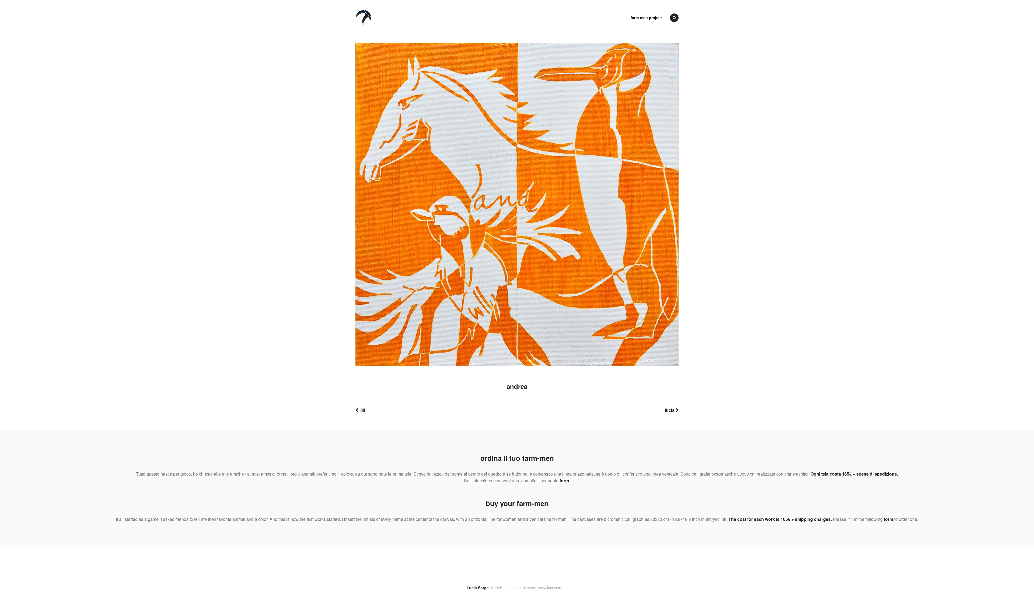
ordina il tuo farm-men (517, 458)
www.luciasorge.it (553, 587)
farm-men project (646, 17)
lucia (670, 410)
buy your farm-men (517, 503)
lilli (361, 410)
